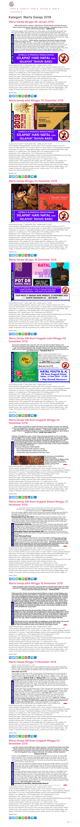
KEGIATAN (23, 9)
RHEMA (54, 9)
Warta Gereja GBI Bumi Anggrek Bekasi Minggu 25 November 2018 (38, 503)
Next (69, 822)
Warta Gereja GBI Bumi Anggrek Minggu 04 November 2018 (34, 742)
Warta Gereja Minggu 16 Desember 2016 (33, 259)
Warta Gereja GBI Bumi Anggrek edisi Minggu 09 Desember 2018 (37, 340)
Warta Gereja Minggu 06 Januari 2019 (31, 21)
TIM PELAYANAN (15, 12)
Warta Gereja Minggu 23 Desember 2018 (33, 181)
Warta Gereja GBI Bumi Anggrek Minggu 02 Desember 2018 (34, 421)
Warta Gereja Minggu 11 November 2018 (32, 661)
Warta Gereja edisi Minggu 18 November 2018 (36, 583)
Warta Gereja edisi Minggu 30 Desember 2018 (36, 100)
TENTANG (13, 9)
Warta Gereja (44, 9)
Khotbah (33, 9)
